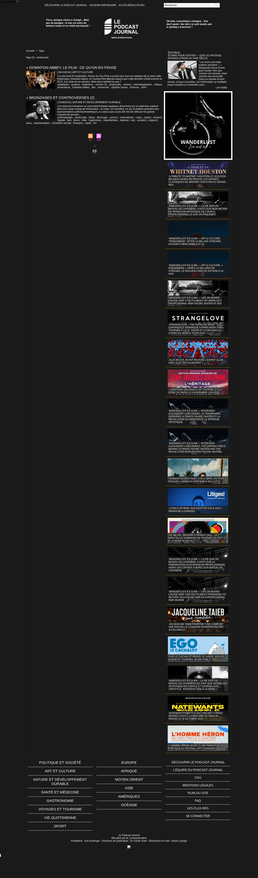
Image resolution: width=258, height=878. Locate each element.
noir (133, 120)
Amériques (129, 796)
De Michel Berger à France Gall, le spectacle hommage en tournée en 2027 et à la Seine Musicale (198, 538)
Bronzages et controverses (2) (62, 98)
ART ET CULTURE (60, 771)
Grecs (76, 120)
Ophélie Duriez (119, 87)
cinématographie (142, 84)
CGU (198, 777)
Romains (78, 123)
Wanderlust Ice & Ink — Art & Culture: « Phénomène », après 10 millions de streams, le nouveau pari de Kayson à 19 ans (196, 269)
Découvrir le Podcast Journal (66, 5)
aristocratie (115, 84)
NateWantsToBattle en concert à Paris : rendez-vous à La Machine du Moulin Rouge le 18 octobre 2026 (196, 716)
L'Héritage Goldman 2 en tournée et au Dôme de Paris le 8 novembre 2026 (195, 391)
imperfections (110, 120)
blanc (92, 117)
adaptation (63, 84)
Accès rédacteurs (132, 5)
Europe (129, 763)
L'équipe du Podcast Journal (198, 770)
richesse (134, 87)
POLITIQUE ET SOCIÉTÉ (60, 763)
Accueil (30, 50)
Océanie (129, 805)
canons (114, 117)
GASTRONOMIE (60, 801)
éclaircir (157, 117)
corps (139, 117)
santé (88, 123)
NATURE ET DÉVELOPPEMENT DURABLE (60, 782)
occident (141, 120)
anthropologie (65, 117)
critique (158, 84)
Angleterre (87, 84)
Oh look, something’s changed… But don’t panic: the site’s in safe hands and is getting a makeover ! (189, 24)
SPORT (60, 826)
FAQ (198, 800)
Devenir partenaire (103, 5)
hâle (84, 120)
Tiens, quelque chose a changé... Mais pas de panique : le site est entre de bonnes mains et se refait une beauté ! (68, 23)
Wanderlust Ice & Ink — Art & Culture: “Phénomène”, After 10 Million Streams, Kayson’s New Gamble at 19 (195, 241)
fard (69, 120)
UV (95, 123)
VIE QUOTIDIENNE (60, 818)
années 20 (101, 84)
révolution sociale (61, 123)
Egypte (61, 120)
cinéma (127, 84)
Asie (129, 788)
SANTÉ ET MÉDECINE (60, 792)
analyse (75, 84)
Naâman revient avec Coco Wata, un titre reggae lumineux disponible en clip (197, 480)
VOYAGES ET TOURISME (60, 809)
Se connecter (198, 816)
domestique (63, 87)
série (144, 87)
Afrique (129, 771)
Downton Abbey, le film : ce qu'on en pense (73, 68)
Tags (41, 50)
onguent (152, 120)
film (94, 87)
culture (147, 117)
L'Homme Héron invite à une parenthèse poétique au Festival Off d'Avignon (196, 747)
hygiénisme (95, 120)
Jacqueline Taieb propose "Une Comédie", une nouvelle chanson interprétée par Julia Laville (196, 627)
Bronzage (102, 117)
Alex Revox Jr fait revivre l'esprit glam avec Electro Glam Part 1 (196, 361)
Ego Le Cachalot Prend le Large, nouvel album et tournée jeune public (197, 658)
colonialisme (127, 117)
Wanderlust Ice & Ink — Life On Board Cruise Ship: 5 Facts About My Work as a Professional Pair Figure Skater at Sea (195, 300)
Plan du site (198, 793)
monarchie (103, 87)
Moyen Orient (129, 780)
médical (124, 120)
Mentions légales (198, 785)
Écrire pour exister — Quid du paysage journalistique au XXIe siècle (194, 57)
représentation (42, 123)
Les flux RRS (198, 808)
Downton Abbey (81, 87)
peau (29, 123)
